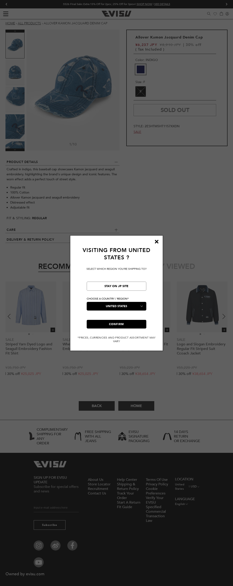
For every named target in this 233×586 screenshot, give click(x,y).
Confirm (116, 324)
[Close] (156, 241)
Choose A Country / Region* (108, 299)
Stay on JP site (116, 286)
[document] (116, 295)
